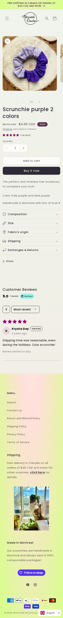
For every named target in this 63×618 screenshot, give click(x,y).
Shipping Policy (17, 426)
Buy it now (31, 171)
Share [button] (10, 261)
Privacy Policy (16, 434)
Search (11, 402)
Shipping (7, 129)
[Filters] (6, 309)
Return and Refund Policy (23, 418)
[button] (7, 18)
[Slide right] (39, 102)
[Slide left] (24, 102)
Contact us (14, 410)
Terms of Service (18, 442)
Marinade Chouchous (25, 612)
